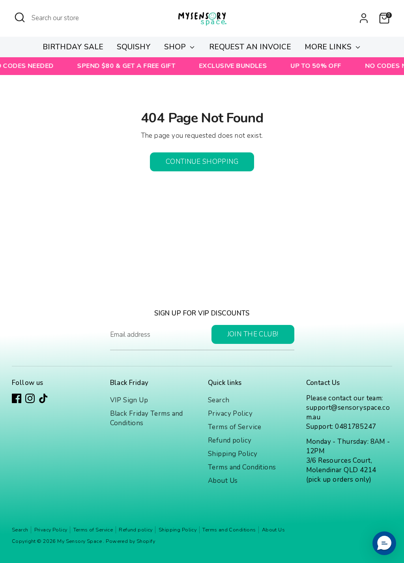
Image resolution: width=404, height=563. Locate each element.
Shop (176, 47)
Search (219, 400)
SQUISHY (134, 47)
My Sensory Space (80, 541)
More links (329, 47)
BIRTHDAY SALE (73, 47)
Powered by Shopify (130, 541)
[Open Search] (20, 17)
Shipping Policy (232, 453)
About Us (223, 480)
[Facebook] (16, 398)
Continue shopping (202, 161)
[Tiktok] (43, 398)
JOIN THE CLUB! (253, 334)
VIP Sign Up (129, 400)
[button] (384, 543)
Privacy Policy (230, 413)
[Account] (364, 18)
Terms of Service (235, 427)
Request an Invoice (250, 47)
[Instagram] (30, 398)
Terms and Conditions (242, 467)
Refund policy (230, 440)
